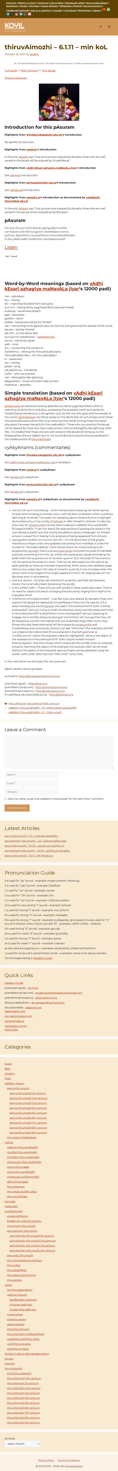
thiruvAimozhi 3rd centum (23, 1393)
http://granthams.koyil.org (51, 687)
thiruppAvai (14, 1280)
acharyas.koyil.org (46, 997)
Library (96, 10)
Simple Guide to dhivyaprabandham (27, 1353)
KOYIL (14, 25)
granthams (12, 6)
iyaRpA (9, 1142)
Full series (11, 70)
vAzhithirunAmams (19, 1344)
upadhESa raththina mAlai (23, 1339)
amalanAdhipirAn (17, 1216)
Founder (57, 10)
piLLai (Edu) (57, 3)
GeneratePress (73, 1466)
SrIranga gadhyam (21, 1304)
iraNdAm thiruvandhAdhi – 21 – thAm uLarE (35, 712)
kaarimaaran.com (15, 1011)
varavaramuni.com (16, 1026)
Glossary (10, 1073)
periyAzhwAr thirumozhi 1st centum (32, 1235)
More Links (11, 1029)
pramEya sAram (16, 1319)
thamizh (10, 1363)
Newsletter (85, 10)
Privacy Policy (46, 1460)
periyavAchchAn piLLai (41, 182)
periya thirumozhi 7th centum (28, 1122)
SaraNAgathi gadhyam (23, 1299)
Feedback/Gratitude (17, 10)
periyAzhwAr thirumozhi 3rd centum (32, 1245)
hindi (8, 1078)
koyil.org (33, 988)
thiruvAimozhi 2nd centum (23, 1388)
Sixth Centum (29, 70)
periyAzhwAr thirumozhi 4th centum (32, 1250)
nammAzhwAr (46, 336)
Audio (8, 1063)
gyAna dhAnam (49, 6)
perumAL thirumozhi (20, 1255)
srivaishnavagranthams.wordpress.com (58, 992)
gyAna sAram (15, 1314)
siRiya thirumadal (17, 1181)
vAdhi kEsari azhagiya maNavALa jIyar (51, 168)
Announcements (92, 6)
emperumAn (13, 406)
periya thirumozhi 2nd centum (28, 1098)
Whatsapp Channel (70, 6)
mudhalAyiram (14, 1211)
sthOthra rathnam (18, 1329)
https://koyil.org (37, 683)
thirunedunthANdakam (22, 1137)
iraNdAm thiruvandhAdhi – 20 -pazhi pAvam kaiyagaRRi (42, 707)
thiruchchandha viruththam (24, 1260)
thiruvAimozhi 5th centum (23, 1403)
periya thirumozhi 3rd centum (28, 1103)
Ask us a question (41, 10)
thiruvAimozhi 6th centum (43, 703)
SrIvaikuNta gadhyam (23, 1309)
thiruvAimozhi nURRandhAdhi (25, 1334)
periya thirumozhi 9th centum (28, 1132)
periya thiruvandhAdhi (21, 1172)
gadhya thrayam (17, 1294)
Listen (11, 247)
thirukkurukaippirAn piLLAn (44, 134)
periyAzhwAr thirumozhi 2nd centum (33, 1240)
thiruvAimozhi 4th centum (23, 1398)
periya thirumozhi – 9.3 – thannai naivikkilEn (31, 836)
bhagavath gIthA (75, 3)
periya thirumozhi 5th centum (28, 1113)
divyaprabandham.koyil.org (48, 1002)
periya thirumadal (18, 1167)
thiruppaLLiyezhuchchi (21, 1275)
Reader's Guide (42, 958)
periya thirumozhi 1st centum (28, 1093)
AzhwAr (23, 156)
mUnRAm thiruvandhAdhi (23, 1157)
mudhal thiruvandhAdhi (22, 1152)
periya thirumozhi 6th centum (28, 1117)
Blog (7, 1068)
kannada (10, 1201)
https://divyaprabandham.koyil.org (39, 676)
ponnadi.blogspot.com (18, 1016)
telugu (9, 1358)
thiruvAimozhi (17, 703)
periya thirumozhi (18, 1088)
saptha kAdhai (15, 1324)
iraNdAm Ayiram (14, 1083)
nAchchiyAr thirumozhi (21, 1226)
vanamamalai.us (14, 1021)
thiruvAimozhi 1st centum (23, 1383)
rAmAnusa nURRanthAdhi (23, 1176)
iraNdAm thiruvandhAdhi (22, 1147)
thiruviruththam (17, 1196)
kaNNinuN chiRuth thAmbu (24, 1221)
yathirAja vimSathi (18, 1348)
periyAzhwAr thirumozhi (22, 1231)
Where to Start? (27, 3)
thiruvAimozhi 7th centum (23, 1412)
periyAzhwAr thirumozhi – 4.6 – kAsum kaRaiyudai (35, 840)
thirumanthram (41, 439)
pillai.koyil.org (33, 1007)
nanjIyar (31, 149)
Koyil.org (11, 3)
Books (24, 6)
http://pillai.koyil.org (61, 694)
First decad (48, 70)
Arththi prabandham (19, 1290)
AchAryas (43, 3)
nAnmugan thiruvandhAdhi (24, 1162)
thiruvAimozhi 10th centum (24, 1378)
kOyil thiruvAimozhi (19, 1373)
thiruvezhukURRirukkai (22, 1191)
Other (8, 1285)
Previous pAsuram (16, 77)
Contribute (70, 10)
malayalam (11, 1206)
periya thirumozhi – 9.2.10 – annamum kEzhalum (34, 845)
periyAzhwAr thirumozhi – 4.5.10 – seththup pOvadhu (37, 850)
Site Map (34, 6)
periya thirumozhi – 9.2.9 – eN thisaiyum (29, 855)
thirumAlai (13, 1265)
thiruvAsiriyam (16, 1186)
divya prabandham (96, 3)
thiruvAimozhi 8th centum (23, 1417)
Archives (10, 1438)
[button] (100, 26)
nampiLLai (16, 190)
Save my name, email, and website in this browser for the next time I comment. (56, 798)
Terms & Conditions (68, 1460)
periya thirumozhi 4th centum (28, 1108)
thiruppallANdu (17, 1270)
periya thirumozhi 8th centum (28, 1127)
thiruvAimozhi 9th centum (23, 1422)
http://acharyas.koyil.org (50, 691)
